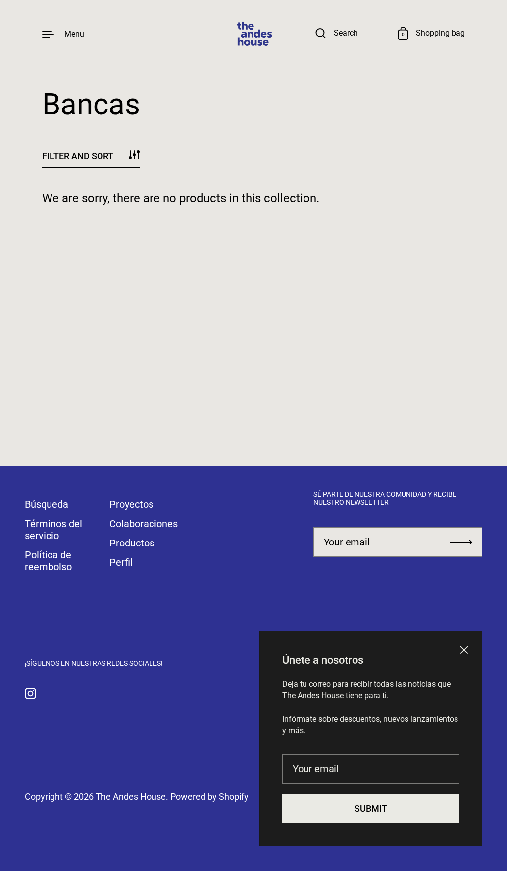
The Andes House (131, 796)
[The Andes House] (253, 34)
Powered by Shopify (209, 796)
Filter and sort (77, 156)
